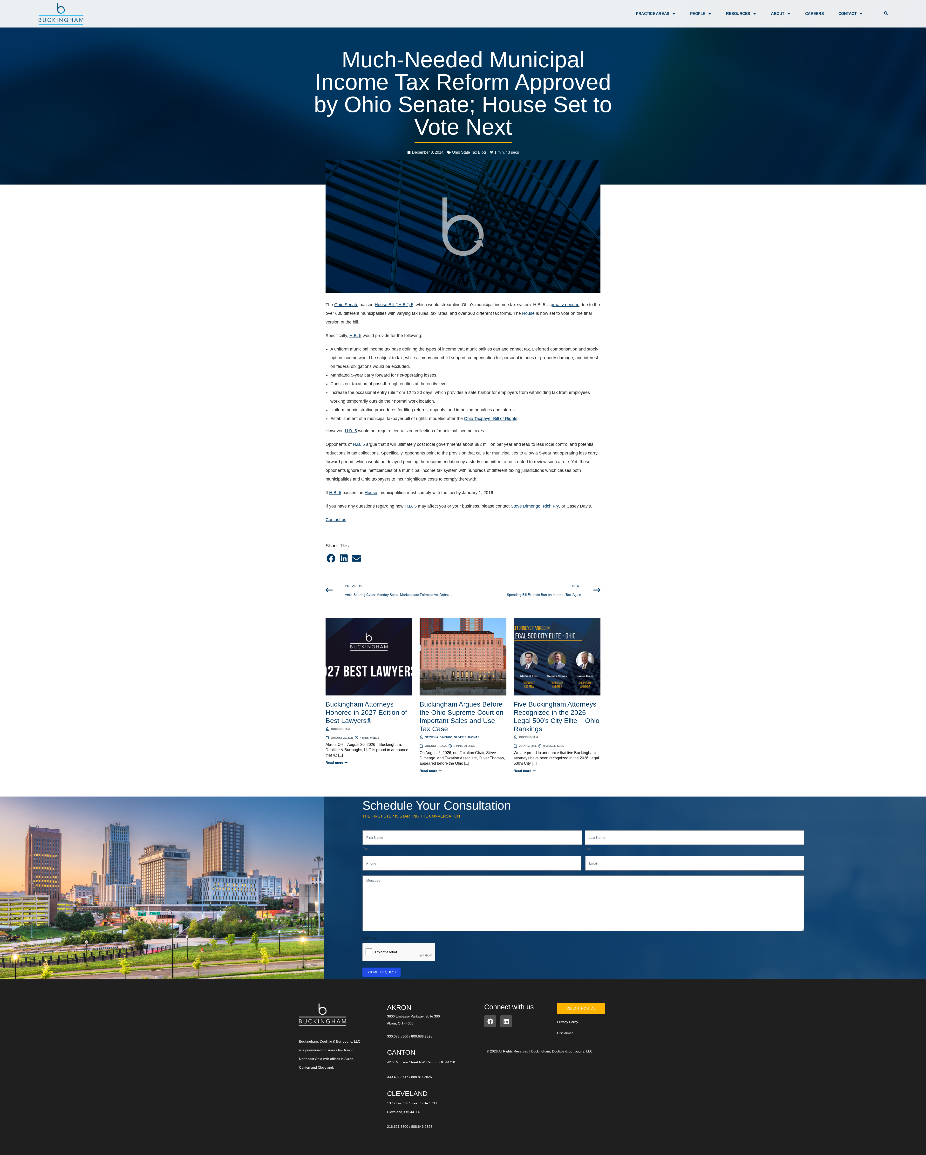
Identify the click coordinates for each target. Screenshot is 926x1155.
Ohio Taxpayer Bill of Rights (490, 418)
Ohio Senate (346, 304)
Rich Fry (551, 506)
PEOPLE (697, 14)
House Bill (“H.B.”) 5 (394, 304)
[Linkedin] (506, 1021)
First (365, 849)
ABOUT (777, 14)
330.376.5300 (397, 1036)
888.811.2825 (421, 1077)
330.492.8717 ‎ (398, 1077)
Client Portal (581, 1008)
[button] (331, 558)
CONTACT (847, 14)
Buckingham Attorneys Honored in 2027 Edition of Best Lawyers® (366, 712)
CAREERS (814, 14)
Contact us (336, 519)
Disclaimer (565, 1033)
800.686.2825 (421, 1036)
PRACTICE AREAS (652, 14)
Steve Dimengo (525, 506)
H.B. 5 (355, 335)
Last (588, 849)
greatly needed (565, 304)
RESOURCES (738, 14)
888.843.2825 (421, 1126)
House (528, 313)
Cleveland (407, 1093)
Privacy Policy (567, 1022)
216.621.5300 (397, 1126)
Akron (399, 1007)
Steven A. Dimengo (438, 737)
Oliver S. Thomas (466, 737)
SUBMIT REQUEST (381, 972)
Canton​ (401, 1052)
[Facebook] (490, 1021)
